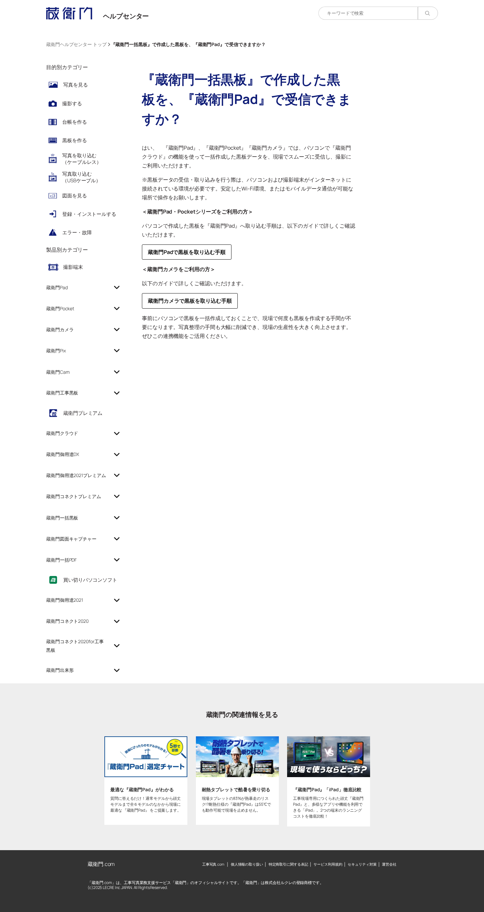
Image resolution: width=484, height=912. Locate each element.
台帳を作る (74, 121)
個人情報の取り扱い (247, 864)
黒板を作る (74, 140)
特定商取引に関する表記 (288, 864)
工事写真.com (213, 864)
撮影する (72, 103)
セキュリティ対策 (362, 864)
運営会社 (389, 864)
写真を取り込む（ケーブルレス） (81, 158)
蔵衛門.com (101, 864)
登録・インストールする (89, 214)
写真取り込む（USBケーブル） (81, 177)
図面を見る (74, 195)
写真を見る (75, 84)
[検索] (428, 13)
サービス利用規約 (327, 864)
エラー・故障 (77, 232)
